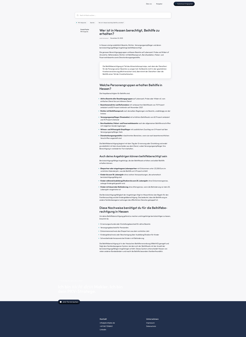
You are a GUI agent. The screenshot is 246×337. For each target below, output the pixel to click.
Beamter (92, 22)
